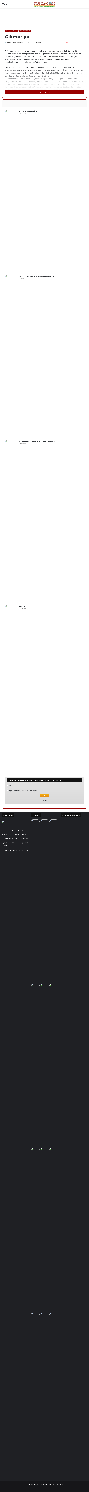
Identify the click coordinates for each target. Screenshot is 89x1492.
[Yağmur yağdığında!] (80, 852)
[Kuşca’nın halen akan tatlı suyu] (67, 839)
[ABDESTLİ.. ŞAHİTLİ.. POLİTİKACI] (53, 901)
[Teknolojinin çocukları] (35, 1065)
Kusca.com (59, 1484)
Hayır (10, 788)
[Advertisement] (44, 15)
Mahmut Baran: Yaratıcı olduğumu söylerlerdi (37, 276)
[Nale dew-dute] (80, 839)
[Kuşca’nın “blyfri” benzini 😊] (80, 826)
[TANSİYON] (53, 1394)
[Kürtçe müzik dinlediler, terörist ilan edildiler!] (44, 1394)
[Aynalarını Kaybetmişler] (11, 192)
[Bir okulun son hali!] (67, 852)
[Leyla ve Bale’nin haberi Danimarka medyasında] (11, 522)
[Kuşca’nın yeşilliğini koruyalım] (67, 826)
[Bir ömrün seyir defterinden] (53, 1065)
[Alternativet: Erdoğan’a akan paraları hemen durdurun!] (35, 901)
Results (44, 800)
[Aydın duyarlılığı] (35, 1230)
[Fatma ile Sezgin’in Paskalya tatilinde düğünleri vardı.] (53, 1230)
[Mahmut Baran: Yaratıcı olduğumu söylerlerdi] (11, 357)
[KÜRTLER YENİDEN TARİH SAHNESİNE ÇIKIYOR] (35, 1394)
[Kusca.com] (44, 4)
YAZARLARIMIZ (25, 31)
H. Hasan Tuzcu (11, 31)
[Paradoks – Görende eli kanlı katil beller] (44, 1230)
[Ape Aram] (11, 687)
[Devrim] (44, 1065)
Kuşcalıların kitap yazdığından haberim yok (22, 791)
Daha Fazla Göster (44, 92)
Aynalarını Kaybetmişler (28, 111)
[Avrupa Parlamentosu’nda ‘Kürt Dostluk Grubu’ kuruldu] (44, 901)
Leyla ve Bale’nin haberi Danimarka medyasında (38, 441)
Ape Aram (22, 606)
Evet (10, 785)
